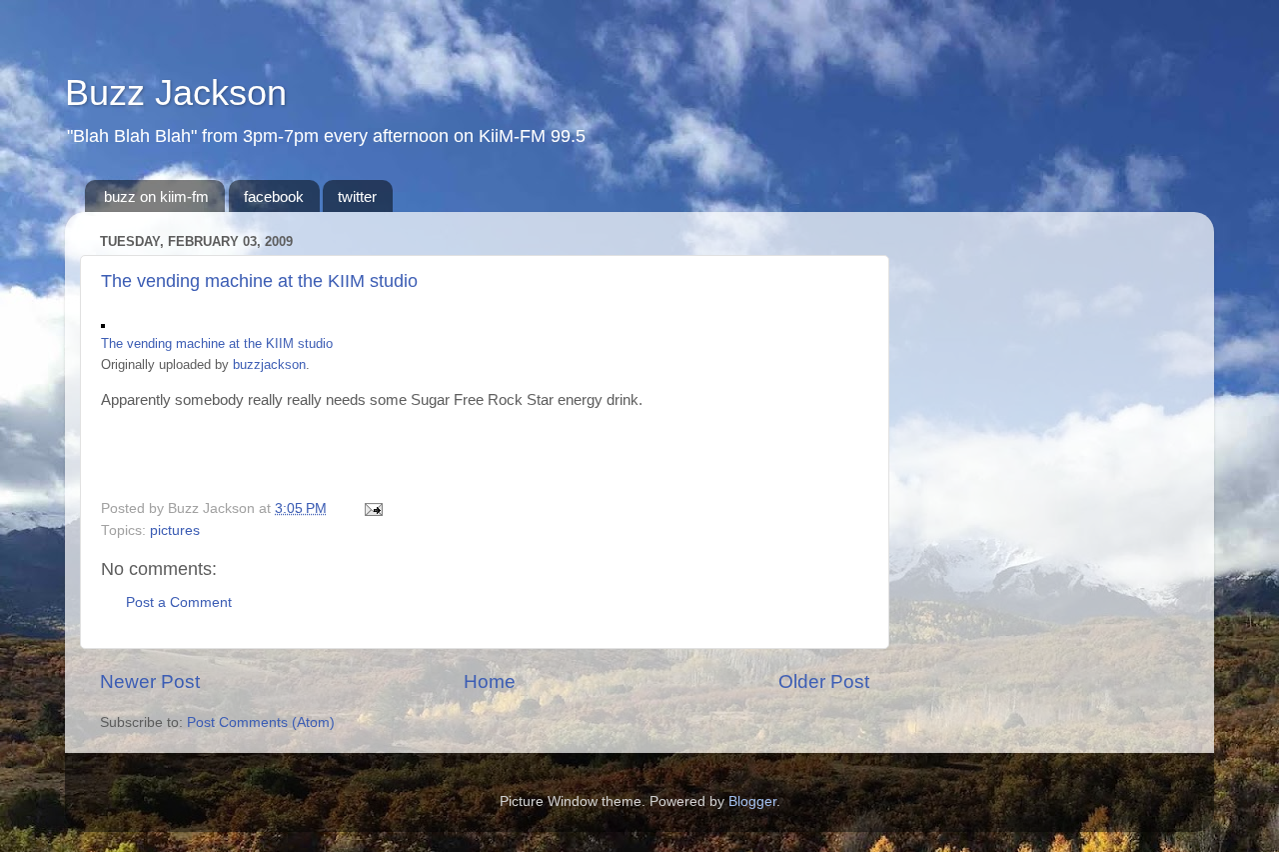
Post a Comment (179, 602)
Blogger (752, 801)
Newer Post (150, 681)
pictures (175, 530)
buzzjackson (269, 364)
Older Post (823, 681)
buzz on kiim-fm (156, 196)
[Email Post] (370, 508)
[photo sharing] (103, 323)
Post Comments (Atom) (261, 722)
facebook (274, 196)
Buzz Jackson (176, 92)
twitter (357, 196)
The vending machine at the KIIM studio (259, 281)
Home (490, 681)
